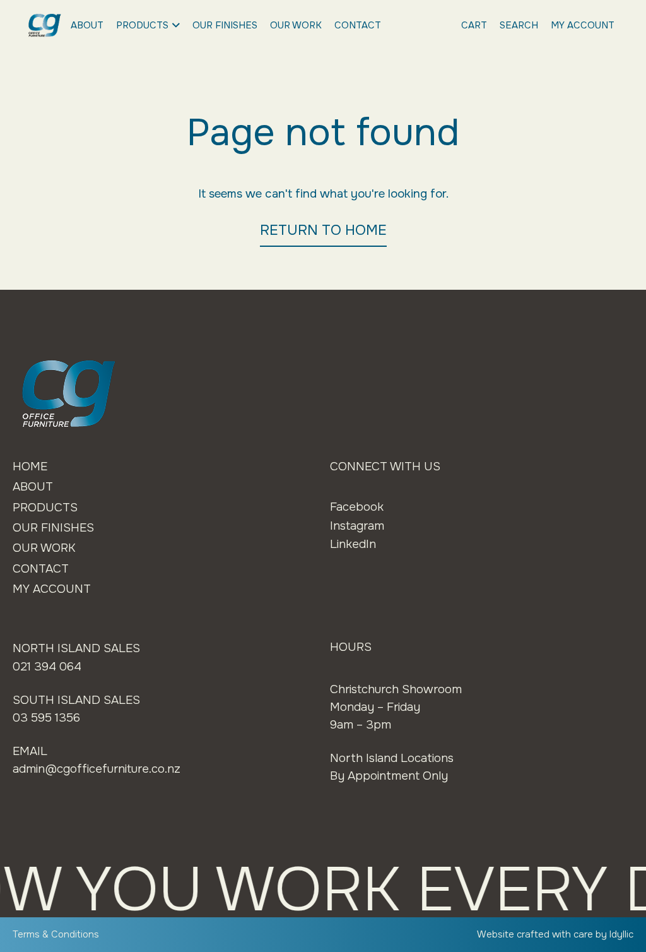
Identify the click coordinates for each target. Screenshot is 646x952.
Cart (474, 25)
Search (519, 25)
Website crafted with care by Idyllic (555, 934)
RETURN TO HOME (323, 230)
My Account (582, 25)
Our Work (296, 25)
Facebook (357, 507)
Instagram (357, 525)
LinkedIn (353, 544)
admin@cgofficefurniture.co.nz (96, 768)
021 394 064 (47, 666)
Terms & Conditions (56, 934)
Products (142, 25)
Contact (357, 25)
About (87, 25)
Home (30, 466)
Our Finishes (224, 25)
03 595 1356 (46, 717)
